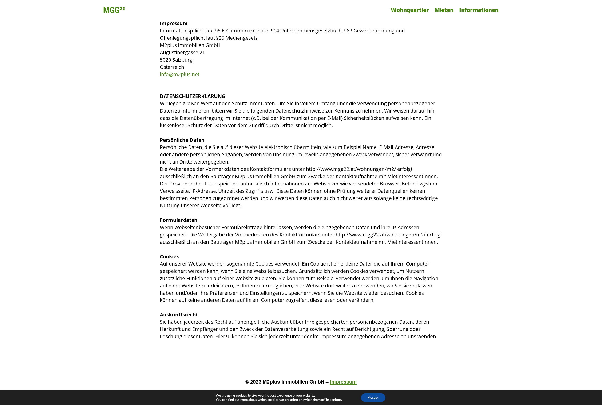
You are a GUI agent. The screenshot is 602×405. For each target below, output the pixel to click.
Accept (373, 397)
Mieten (444, 10)
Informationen (479, 10)
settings (335, 400)
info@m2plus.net (179, 74)
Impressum (343, 381)
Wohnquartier (410, 10)
